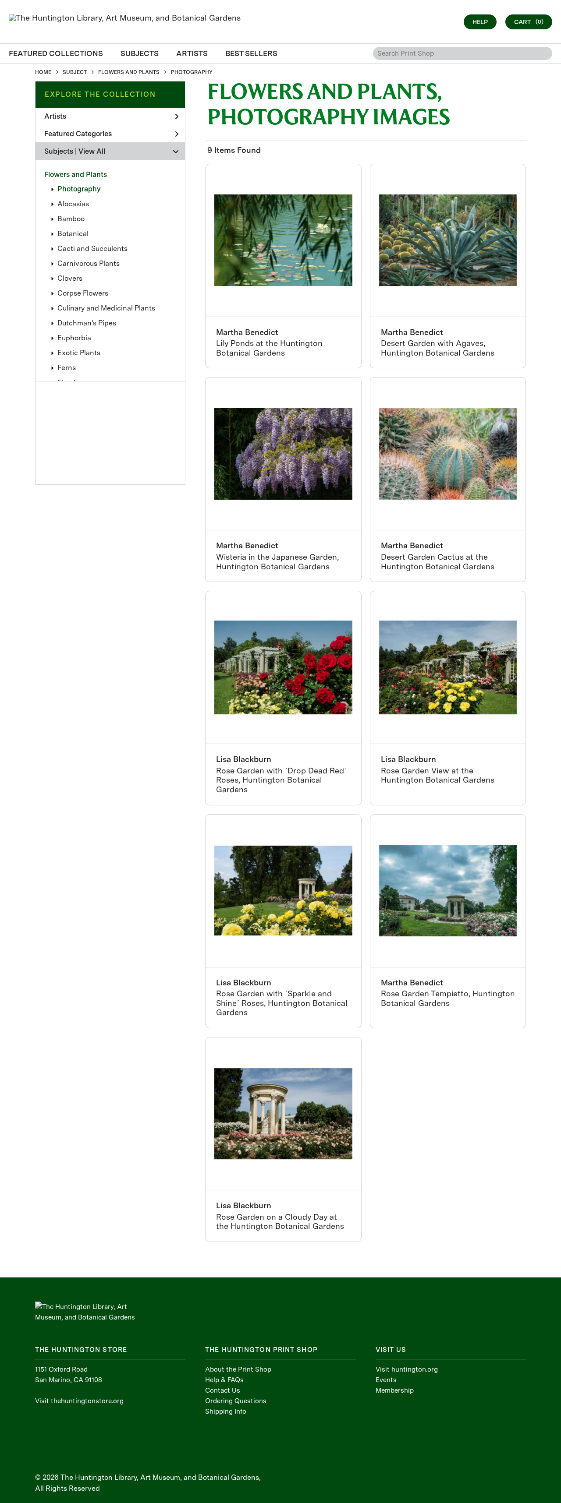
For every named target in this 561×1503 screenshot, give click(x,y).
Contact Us (222, 1390)
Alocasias (73, 204)
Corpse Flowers (82, 293)
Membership (395, 1390)
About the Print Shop (238, 1369)
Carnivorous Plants (88, 263)
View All (91, 151)
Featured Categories (78, 134)
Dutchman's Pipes (86, 323)
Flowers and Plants (75, 174)
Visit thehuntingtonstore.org (79, 1401)
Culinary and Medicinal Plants (106, 308)
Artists (55, 116)
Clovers (69, 278)
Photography (79, 189)
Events (386, 1380)
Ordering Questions (235, 1401)
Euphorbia (74, 338)
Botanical (73, 233)
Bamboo (71, 219)
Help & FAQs (224, 1380)
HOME (43, 72)
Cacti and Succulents (92, 248)
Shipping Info (225, 1411)
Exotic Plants (78, 353)
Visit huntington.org (407, 1369)
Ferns (66, 367)
